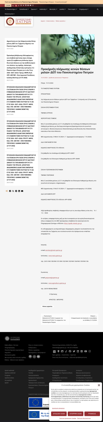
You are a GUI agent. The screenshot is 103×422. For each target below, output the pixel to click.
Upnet (6, 383)
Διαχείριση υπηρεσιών (58, 408)
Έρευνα (33, 9)
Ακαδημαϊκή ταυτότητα (59, 378)
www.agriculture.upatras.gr (57, 283)
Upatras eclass (9, 378)
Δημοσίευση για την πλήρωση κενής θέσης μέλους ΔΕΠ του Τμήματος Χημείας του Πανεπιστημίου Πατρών (21, 43)
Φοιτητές (53, 9)
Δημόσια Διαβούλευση (83, 375)
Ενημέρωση (83, 9)
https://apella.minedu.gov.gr (73, 223)
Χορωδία (8, 352)
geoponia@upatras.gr (52, 277)
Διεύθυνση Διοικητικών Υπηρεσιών (58, 77)
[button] (99, 385)
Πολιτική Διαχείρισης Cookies (67, 418)
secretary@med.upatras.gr (53, 250)
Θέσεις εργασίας (61, 21)
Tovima (30, 373)
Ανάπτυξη (43, 9)
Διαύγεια (79, 370)
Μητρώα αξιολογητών (83, 373)
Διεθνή (62, 9)
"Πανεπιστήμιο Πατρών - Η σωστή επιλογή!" (53, 2)
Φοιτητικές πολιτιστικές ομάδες (15, 357)
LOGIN (8, 5)
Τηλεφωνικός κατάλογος (36, 383)
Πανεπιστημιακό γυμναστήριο (14, 350)
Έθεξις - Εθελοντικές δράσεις (14, 360)
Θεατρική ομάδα (10, 355)
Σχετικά (73, 355)
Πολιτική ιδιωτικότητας (84, 418)
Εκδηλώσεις (32, 347)
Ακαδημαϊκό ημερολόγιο (36, 370)
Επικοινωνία (9, 14)
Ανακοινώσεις (50, 21)
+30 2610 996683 (72, 347)
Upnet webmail (9, 370)
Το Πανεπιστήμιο (10, 9)
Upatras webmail (10, 373)
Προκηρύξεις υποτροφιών (37, 352)
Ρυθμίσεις (92, 414)
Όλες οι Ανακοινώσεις (35, 345)
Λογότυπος (65, 355)
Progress (7, 375)
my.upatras (8, 380)
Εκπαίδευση (23, 9)
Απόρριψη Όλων (76, 414)
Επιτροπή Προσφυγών (59, 370)
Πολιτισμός (72, 9)
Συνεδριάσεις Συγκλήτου (84, 378)
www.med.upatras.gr (55, 256)
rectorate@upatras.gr (59, 347)
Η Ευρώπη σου (57, 380)
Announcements (33, 375)
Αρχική (43, 21)
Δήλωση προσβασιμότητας (78, 357)
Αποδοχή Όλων (59, 414)
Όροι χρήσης (56, 355)
